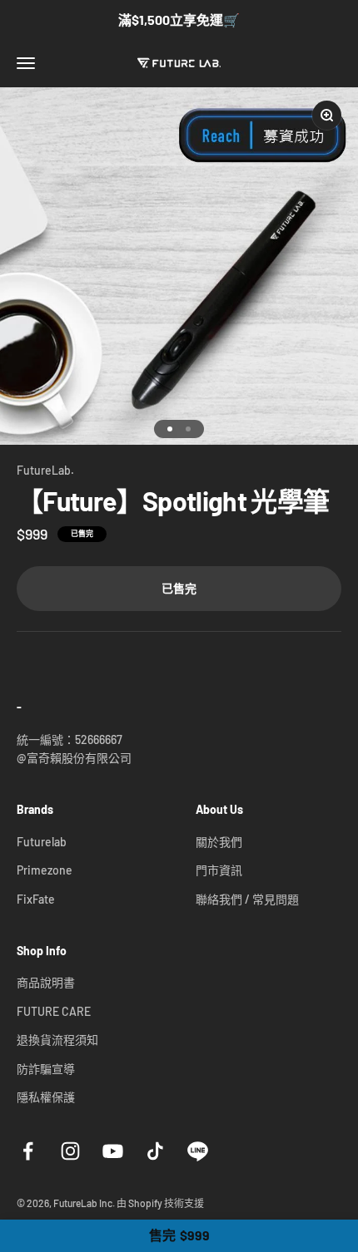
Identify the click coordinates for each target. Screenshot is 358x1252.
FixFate (36, 899)
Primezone (44, 870)
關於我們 (219, 842)
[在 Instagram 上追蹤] (70, 1151)
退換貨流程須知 (57, 1040)
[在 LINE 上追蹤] (197, 1151)
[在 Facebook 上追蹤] (28, 1151)
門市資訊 (219, 870)
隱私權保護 (46, 1097)
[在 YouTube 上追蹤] (113, 1151)
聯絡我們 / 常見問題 (247, 899)
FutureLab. (45, 470)
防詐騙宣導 (46, 1069)
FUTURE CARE (54, 1011)
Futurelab (42, 842)
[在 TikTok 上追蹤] (155, 1151)
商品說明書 (46, 982)
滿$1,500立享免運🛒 (179, 19)
